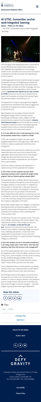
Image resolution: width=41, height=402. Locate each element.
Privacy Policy (20, 393)
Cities (4, 309)
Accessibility (20, 388)
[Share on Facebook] (5, 298)
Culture (10, 309)
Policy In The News (16, 26)
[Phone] (16, 345)
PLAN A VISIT (20, 336)
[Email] (25, 345)
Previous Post (21, 316)
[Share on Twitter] (10, 298)
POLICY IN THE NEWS (20, 330)
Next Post (20, 320)
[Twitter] (20, 345)
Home (3, 26)
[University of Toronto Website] (7, 5)
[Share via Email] (19, 298)
